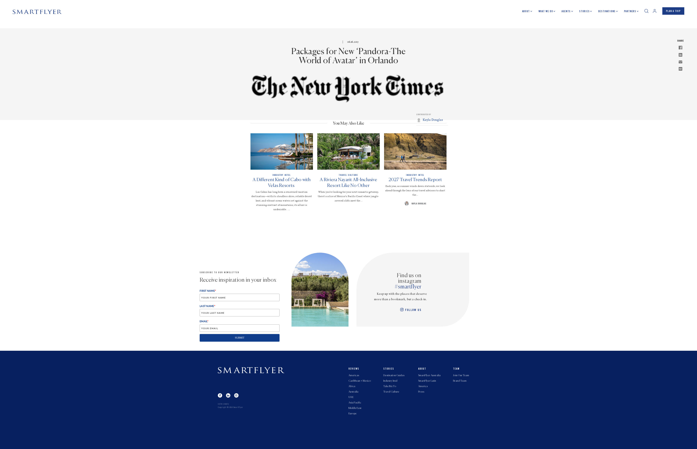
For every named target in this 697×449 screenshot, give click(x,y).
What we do (546, 11)
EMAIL (204, 321)
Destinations (607, 11)
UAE (351, 397)
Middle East (355, 408)
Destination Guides (394, 375)
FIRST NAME (208, 290)
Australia (353, 392)
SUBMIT (239, 337)
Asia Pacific (354, 402)
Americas (353, 375)
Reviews (353, 369)
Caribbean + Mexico (359, 381)
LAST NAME (207, 306)
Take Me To (389, 386)
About (526, 11)
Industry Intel (390, 381)
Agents (566, 11)
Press (421, 392)
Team (456, 369)
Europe (352, 413)
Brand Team (459, 381)
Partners (630, 11)
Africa (351, 386)
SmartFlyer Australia (429, 375)
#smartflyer (408, 287)
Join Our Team (461, 375)
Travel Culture (391, 392)
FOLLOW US (413, 310)
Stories (584, 11)
